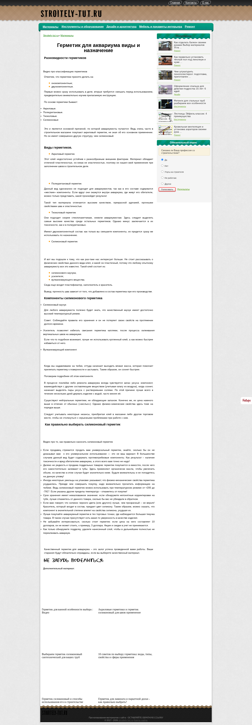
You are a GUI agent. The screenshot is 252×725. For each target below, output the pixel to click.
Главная (175, 2)
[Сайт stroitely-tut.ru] (55, 715)
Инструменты (180, 106)
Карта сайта (140, 720)
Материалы (50, 26)
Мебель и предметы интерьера (160, 26)
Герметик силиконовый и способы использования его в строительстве (62, 700)
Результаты (183, 189)
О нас (205, 2)
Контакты (191, 2)
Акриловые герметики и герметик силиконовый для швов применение (119, 611)
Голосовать (167, 189)
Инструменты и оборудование (83, 26)
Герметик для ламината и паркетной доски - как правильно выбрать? (124, 700)
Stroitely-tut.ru (50, 35)
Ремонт (190, 26)
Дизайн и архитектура (121, 26)
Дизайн (177, 94)
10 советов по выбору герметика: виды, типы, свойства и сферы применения (125, 656)
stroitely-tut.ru (125, 720)
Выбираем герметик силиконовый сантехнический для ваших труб (62, 656)
